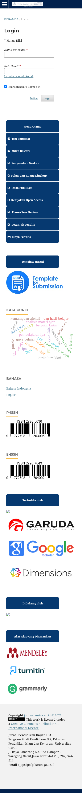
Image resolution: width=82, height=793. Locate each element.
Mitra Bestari (21, 151)
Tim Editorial (21, 139)
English (11, 395)
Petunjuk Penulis (23, 224)
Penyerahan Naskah (25, 163)
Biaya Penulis (21, 237)
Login (47, 98)
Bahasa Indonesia (18, 388)
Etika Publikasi (22, 188)
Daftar (34, 98)
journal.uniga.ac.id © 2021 (43, 715)
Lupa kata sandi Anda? (18, 76)
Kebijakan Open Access (27, 200)
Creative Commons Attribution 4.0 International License (33, 726)
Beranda (11, 19)
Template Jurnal (32, 261)
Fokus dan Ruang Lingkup (29, 175)
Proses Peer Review (24, 212)
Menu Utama (32, 126)
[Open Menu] (4, 4)
